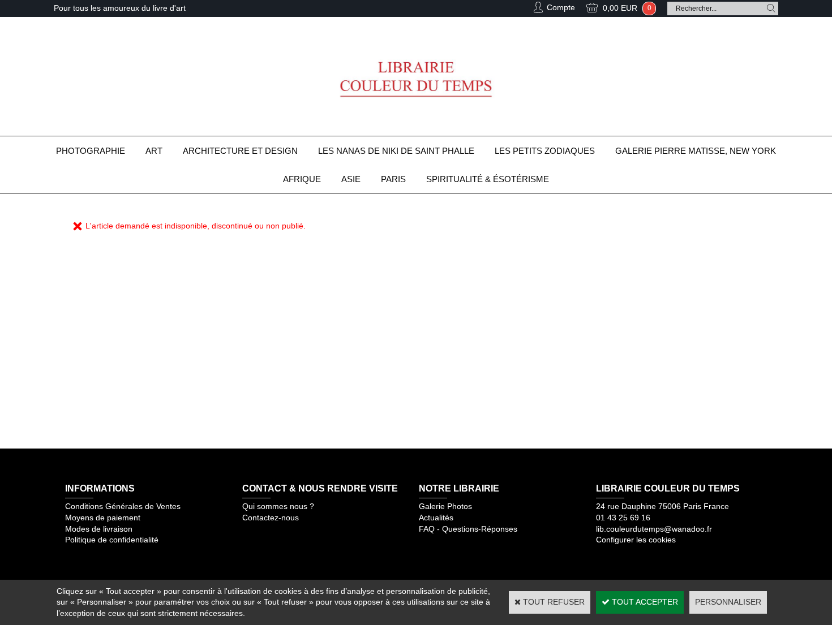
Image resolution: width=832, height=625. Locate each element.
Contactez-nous (270, 517)
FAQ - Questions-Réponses (468, 528)
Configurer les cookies (636, 539)
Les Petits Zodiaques (545, 151)
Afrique (302, 179)
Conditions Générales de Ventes (123, 506)
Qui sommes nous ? (278, 506)
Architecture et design (240, 151)
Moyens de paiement (102, 517)
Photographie (90, 151)
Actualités (436, 517)
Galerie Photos (445, 506)
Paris (393, 179)
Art (153, 151)
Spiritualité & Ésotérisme (487, 179)
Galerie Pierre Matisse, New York (695, 151)
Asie (351, 179)
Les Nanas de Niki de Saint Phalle (396, 151)
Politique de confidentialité (111, 539)
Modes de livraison (98, 528)
